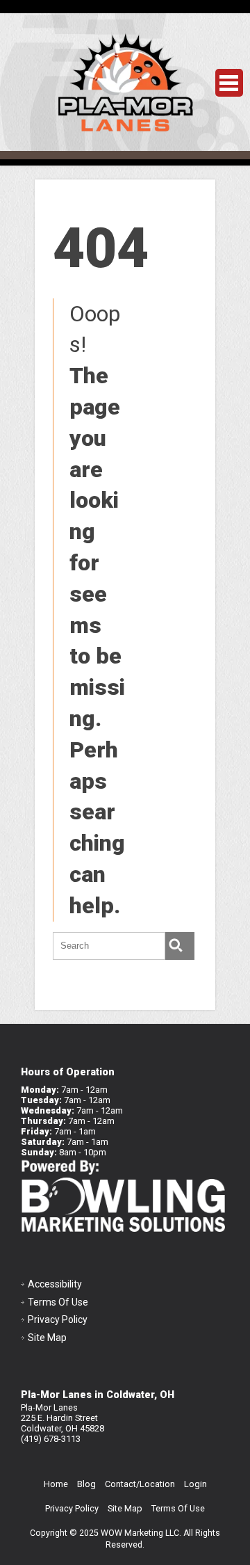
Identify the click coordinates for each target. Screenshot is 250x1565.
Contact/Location (140, 1484)
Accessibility (55, 1284)
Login (195, 1484)
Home (56, 1484)
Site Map (47, 1337)
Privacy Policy (58, 1319)
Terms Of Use (58, 1302)
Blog (86, 1484)
